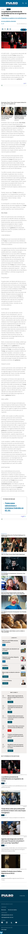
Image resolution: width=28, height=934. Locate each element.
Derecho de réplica (12, 909)
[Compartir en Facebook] (2, 29)
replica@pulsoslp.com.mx (7, 917)
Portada (2, 9)
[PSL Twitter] (11, 923)
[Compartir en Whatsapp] (7, 29)
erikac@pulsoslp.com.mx (7, 914)
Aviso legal (3, 929)
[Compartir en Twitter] (5, 29)
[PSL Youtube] (16, 923)
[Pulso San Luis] (12, 3)
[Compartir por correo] (10, 29)
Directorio (3, 909)
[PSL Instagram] (7, 923)
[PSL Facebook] (2, 923)
